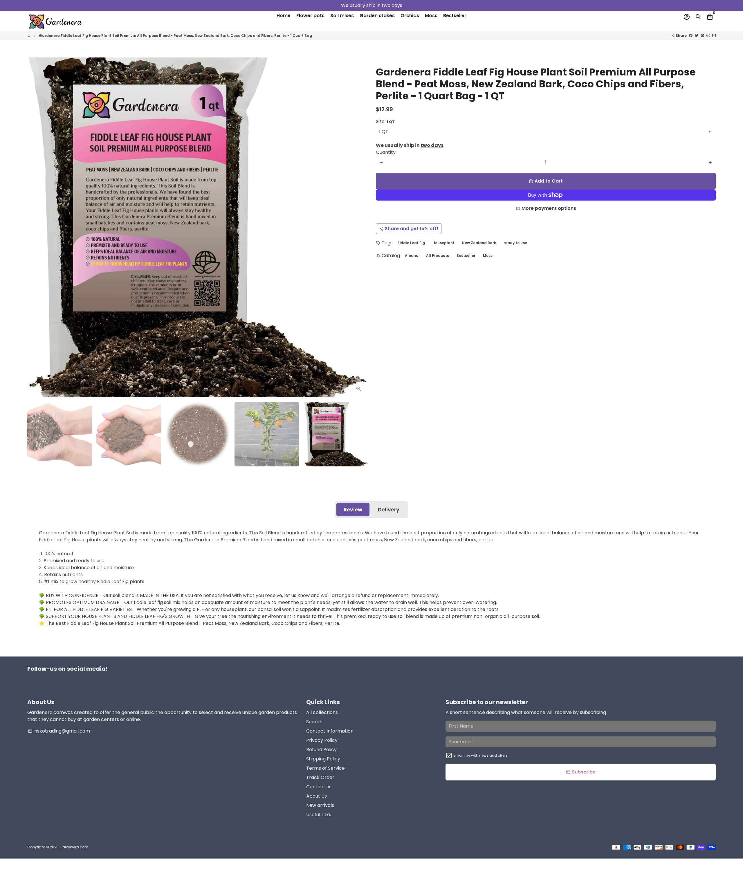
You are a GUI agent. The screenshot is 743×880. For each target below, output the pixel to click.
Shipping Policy (323, 758)
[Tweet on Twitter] (696, 35)
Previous (35, 227)
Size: (385, 121)
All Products (437, 255)
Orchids (410, 15)
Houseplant (443, 242)
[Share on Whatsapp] (708, 35)
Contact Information (330, 731)
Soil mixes (342, 15)
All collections (322, 712)
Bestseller (454, 15)
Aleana (412, 255)
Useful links (318, 814)
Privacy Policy (322, 740)
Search (314, 721)
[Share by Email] (714, 35)
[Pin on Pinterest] (702, 35)
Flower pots (310, 15)
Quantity (386, 152)
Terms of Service (325, 768)
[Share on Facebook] (690, 35)
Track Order (320, 777)
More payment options (549, 208)
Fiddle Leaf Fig (411, 242)
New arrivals (320, 805)
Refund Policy (321, 749)
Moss (431, 15)
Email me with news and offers (481, 755)
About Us (316, 796)
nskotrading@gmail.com (59, 731)
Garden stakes (377, 15)
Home (284, 15)
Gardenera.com (73, 847)
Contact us (318, 786)
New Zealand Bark (479, 242)
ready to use (515, 242)
